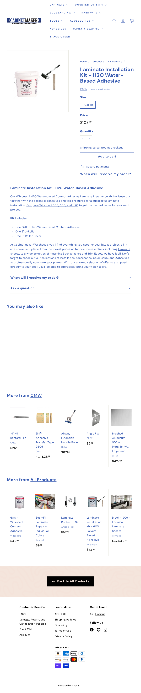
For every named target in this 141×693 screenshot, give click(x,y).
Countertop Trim (89, 4)
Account (24, 635)
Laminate (58, 4)
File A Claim (26, 629)
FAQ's (22, 614)
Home (83, 61)
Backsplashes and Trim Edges (82, 253)
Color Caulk (100, 258)
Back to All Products (73, 581)
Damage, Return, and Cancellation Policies (32, 621)
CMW (83, 89)
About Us (60, 614)
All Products (115, 61)
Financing (61, 625)
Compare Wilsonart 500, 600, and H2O (52, 205)
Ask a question (22, 288)
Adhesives (58, 28)
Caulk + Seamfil (86, 28)
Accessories (80, 20)
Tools (55, 20)
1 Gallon (88, 105)
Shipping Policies (66, 619)
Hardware (90, 12)
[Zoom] (37, 81)
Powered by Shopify (68, 685)
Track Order (60, 36)
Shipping (86, 147)
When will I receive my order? (34, 277)
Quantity (86, 131)
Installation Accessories (76, 258)
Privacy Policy (64, 636)
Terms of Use (63, 630)
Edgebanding (61, 12)
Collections (97, 61)
